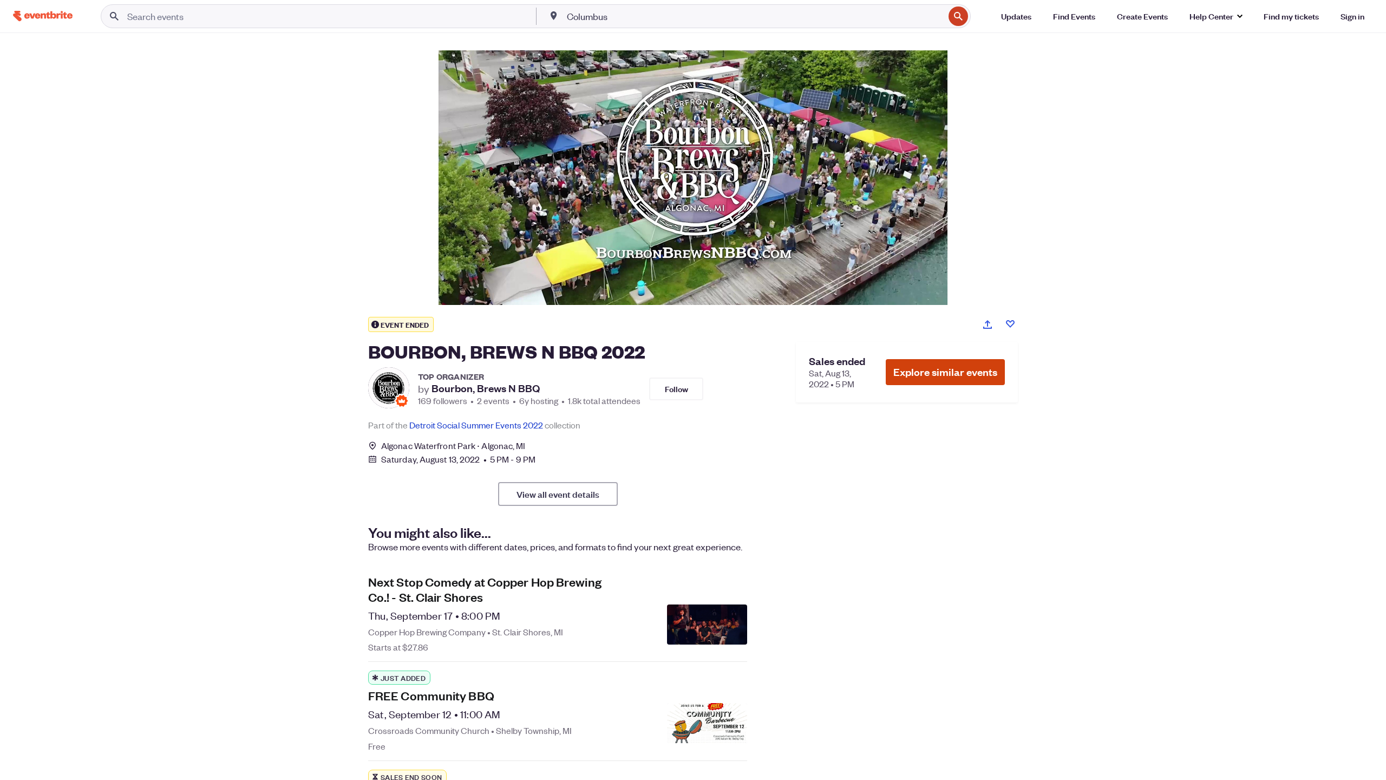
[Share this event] (987, 324)
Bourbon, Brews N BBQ (486, 388)
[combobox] (754, 16)
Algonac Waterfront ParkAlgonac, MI (453, 445)
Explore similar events (945, 372)
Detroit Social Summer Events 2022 (476, 425)
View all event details (558, 494)
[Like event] (1010, 324)
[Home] (43, 16)
